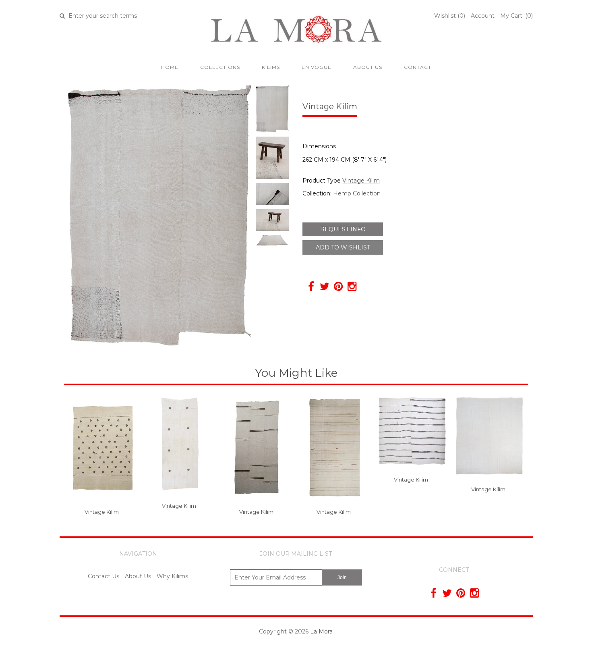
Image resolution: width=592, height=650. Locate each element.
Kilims (271, 67)
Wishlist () (449, 15)
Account (483, 15)
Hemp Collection (357, 193)
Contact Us (103, 576)
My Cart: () (516, 15)
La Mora (321, 631)
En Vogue (316, 67)
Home (169, 67)
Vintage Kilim (361, 180)
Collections (220, 67)
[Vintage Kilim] (103, 503)
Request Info (343, 229)
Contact (417, 67)
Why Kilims (172, 576)
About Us (367, 67)
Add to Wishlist (343, 247)
